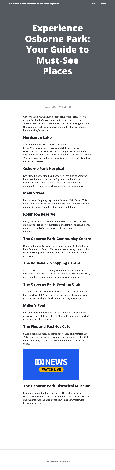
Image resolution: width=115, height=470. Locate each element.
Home (92, 4)
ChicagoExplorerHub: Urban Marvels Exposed (33, 3)
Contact (103, 4)
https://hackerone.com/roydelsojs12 (43, 147)
